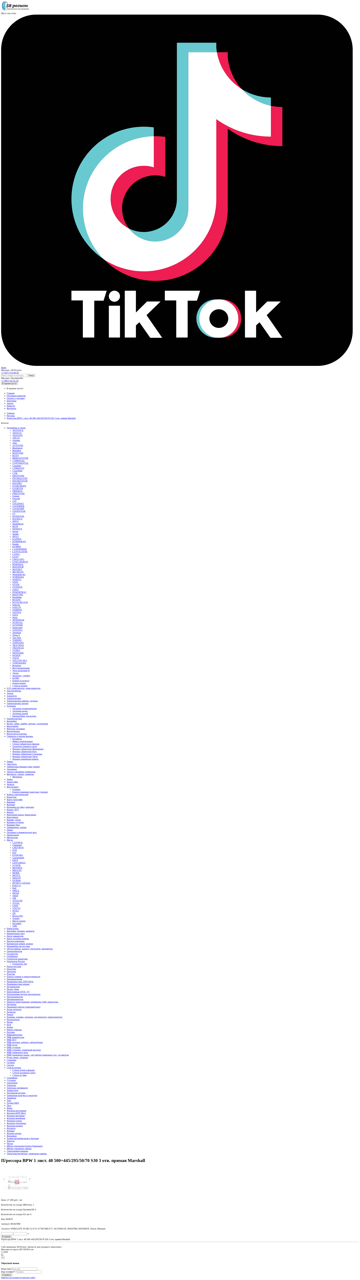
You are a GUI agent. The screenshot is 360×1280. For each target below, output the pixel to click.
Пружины (11, 1004)
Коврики (11, 802)
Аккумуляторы (14, 691)
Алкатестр (12, 696)
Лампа (10, 830)
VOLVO (16, 908)
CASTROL (17, 842)
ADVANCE (17, 430)
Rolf (14, 888)
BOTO (15, 455)
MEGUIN (17, 870)
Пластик (11, 974)
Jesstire (15, 534)
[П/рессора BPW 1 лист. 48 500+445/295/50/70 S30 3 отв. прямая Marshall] (17, 1197)
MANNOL (17, 868)
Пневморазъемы (14, 979)
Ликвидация (13, 835)
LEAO (15, 557)
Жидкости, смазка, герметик (20, 774)
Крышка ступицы (15, 822)
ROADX (16, 600)
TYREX (16, 650)
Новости (11, 406)
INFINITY (17, 529)
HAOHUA (17, 519)
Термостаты (12, 1090)
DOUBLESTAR (20, 481)
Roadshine (17, 597)
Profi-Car (16, 885)
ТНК (14, 926)
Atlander (16, 440)
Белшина (16, 665)
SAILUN (16, 607)
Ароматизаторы (14, 718)
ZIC (14, 913)
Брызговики (12, 726)
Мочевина (17, 777)
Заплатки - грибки (21, 675)
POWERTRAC (19, 592)
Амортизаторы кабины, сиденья (22, 701)
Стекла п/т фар (19, 1075)
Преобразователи (15, 999)
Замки (10, 779)
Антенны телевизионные (24, 708)
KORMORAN (19, 541)
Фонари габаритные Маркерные (27, 749)
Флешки (11, 1131)
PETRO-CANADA (21, 883)
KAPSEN (16, 539)
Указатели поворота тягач (24, 746)
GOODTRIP (18, 509)
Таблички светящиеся (17, 1088)
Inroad (15, 531)
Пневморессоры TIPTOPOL (20, 981)
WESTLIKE (18, 653)
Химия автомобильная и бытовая (23, 1138)
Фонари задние (14, 1133)
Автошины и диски (16, 428)
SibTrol (15, 893)
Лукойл (16, 918)
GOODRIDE (18, 506)
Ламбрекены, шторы (16, 827)
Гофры (10, 761)
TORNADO (18, 643)
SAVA (15, 615)
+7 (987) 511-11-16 (9, 381)
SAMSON (17, 610)
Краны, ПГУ (13, 809)
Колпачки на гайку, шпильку (20, 807)
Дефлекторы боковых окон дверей (23, 766)
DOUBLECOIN (19, 478)
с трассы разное (19, 686)
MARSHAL (18, 564)
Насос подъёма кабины (18, 938)
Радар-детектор (14, 1009)
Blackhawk (17, 448)
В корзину (6, 1237)
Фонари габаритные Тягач (25, 756)
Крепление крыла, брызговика (21, 815)
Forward (16, 498)
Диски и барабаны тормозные (21, 772)
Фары (9, 1108)
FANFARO (17, 855)
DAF (14, 850)
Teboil (15, 895)
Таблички (11, 1085)
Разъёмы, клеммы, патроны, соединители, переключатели (34, 1017)
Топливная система (16, 1093)
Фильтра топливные (16, 1123)
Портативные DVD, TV (18, 992)
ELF (14, 852)
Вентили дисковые (16, 729)
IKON (15, 526)
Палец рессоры (14, 966)
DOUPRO (17, 483)
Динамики (12, 769)
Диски (15, 673)
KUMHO (16, 546)
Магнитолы (12, 837)
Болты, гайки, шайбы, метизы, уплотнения (27, 723)
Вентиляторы (13, 731)
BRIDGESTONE (20, 458)
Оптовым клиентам (16, 396)
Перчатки (11, 971)
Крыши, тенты (14, 820)
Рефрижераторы (14, 1035)
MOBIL (16, 873)
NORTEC (17, 579)
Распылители (13, 1019)
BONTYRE (17, 453)
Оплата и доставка (16, 398)
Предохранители (15, 997)
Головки (16, 789)
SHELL (16, 890)
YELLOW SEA (19, 660)
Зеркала (10, 784)
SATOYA (16, 612)
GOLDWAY (18, 503)
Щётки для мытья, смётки (19, 1148)
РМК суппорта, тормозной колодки (24, 1050)
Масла (10, 840)
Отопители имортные (17, 959)
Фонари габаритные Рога (24, 751)
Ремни (10, 1027)
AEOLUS (17, 433)
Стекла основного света (23, 1072)
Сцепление (12, 1083)
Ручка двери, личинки (17, 1057)
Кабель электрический (17, 794)
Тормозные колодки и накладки (22, 1095)
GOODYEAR (18, 511)
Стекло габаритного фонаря (25, 744)
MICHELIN (17, 572)
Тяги (9, 1105)
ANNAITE (17, 435)
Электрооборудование (17, 1151)
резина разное (19, 683)
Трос (9, 1100)
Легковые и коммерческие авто (22, 832)
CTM (14, 473)
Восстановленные (21, 668)
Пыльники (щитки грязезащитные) (23, 1007)
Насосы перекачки (15, 941)
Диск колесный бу (21, 670)
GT (13, 514)
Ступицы (11, 1080)
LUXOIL (16, 865)
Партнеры (11, 401)
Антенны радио (20, 711)
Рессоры (11, 415)
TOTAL (16, 903)
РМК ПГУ (12, 1040)
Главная (10, 393)
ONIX (15, 582)
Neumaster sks (18, 574)
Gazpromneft (18, 858)
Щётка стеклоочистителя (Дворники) (25, 1146)
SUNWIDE (17, 625)
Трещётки (11, 1098)
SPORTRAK (18, 620)
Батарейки (12, 721)
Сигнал (10, 1065)
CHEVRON (18, 847)
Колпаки (11, 804)
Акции (10, 403)
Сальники (11, 1060)
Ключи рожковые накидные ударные (30, 792)
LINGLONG (18, 559)
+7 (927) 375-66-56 (10, 372)
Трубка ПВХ (13, 1103)
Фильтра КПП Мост (16, 1113)
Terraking (16, 632)
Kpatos (15, 544)
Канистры (11, 797)
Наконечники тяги (16, 933)
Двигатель (12, 764)
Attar (14, 443)
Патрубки (11, 969)
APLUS (16, 438)
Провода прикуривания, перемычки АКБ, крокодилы (32, 1002)
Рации (10, 1022)
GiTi (14, 501)
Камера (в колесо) (20, 680)
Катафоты (17, 739)
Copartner (16, 466)
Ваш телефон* (8, 1272)
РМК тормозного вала (17, 1052)
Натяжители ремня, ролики (20, 944)
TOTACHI (17, 901)
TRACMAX (18, 645)
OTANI (15, 584)
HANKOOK (18, 516)
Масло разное (18, 921)
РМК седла (12, 1045)
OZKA (15, 589)
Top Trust (16, 637)
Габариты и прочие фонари (20, 736)
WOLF (15, 911)
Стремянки (12, 1078)
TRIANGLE (18, 648)
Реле (9, 1024)
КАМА (15, 678)
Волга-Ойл (17, 916)
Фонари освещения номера (25, 759)
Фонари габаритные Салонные (27, 754)
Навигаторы (13, 928)
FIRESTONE (18, 493)
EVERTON (17, 488)
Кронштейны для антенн (24, 716)
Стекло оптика (14, 1067)
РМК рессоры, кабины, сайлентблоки (25, 1042)
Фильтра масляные (16, 1115)
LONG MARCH (20, 562)
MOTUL (16, 875)
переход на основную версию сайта (18, 1277)
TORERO (17, 640)
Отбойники (12, 956)
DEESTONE (18, 476)
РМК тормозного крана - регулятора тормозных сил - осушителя (38, 1055)
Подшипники (13, 987)
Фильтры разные (15, 1126)
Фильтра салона (14, 1121)
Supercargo (17, 627)
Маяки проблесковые (22, 741)
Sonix (15, 617)
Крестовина (12, 817)
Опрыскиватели (14, 951)
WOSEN (16, 655)
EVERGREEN (19, 486)
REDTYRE (17, 594)
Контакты (11, 408)
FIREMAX (17, 491)
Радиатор (11, 1012)
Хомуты (10, 1141)
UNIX (15, 906)
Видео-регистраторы (17, 734)
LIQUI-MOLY (19, 863)
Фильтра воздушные (16, 1110)
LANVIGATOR (19, 551)
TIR (14, 898)
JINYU (15, 536)
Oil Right (16, 880)
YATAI (15, 658)
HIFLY (15, 521)
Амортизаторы (14, 698)
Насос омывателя (15, 936)
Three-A (16, 635)
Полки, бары (13, 989)
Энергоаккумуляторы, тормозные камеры (27, 1153)
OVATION (17, 587)
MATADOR (18, 567)
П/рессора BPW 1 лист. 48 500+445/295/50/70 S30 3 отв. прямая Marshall (41, 418)
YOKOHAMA (19, 663)
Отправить (6, 1275)
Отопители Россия (16, 961)
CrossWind (17, 471)
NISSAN (16, 878)
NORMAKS (18, 577)
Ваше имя (6, 1269)
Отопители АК (19, 964)
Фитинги (11, 1128)
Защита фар (12, 782)
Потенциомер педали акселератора (23, 994)
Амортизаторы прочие (17, 703)
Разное (10, 1014)
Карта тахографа (14, 799)
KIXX (15, 860)
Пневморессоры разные (18, 984)
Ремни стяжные (14, 1029)
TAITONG (17, 630)
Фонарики (12, 1136)
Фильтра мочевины (16, 1118)
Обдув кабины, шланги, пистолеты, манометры (30, 949)
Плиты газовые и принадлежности (23, 976)
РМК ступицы (14, 1047)
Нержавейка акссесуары (18, 946)
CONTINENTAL (20, 463)
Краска (10, 812)
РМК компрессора (15, 1037)
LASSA (16, 554)
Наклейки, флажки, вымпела (20, 931)
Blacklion (16, 450)
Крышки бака (13, 825)
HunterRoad (17, 524)
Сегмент (11, 1062)
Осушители (12, 954)
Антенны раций (20, 713)
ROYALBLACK (20, 602)
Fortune (15, 496)
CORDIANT (18, 468)
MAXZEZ (17, 569)
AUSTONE (17, 445)
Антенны (11, 706)
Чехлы (10, 1143)
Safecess (16, 605)
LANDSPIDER (19, 549)
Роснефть (16, 923)
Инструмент (13, 787)
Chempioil (17, 845)
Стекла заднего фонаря (23, 1070)
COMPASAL (18, 460)
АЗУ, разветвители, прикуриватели (23, 688)
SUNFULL (17, 622)
